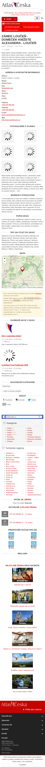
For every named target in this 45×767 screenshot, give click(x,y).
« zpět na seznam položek (12, 391)
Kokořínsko (10, 490)
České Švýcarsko (12, 473)
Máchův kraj (31, 464)
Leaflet (24, 287)
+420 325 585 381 (8, 105)
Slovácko (30, 488)
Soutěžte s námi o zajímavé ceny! (22, 670)
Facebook (8, 400)
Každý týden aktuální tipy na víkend (22, 606)
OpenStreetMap (32, 287)
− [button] (4, 261)
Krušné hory (31, 453)
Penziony (10, 437)
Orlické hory (31, 471)
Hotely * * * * (11, 432)
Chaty (29, 428)
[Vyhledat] (41, 10)
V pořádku (22, 765)
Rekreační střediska (34, 439)
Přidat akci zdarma (33, 709)
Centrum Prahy (11, 468)
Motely (29, 435)
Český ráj (9, 477)
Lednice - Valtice (33, 457)
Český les (9, 475)
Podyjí (29, 481)
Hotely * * (10, 428)
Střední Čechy (6, 83)
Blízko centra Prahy (12, 462)
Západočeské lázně (34, 495)
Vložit (8, 19)
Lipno (29, 460)
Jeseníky (9, 481)
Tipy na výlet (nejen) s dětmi (22, 691)
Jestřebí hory (10, 484)
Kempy (29, 430)
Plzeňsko (30, 479)
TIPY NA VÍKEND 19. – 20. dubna (20, 522)
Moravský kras (32, 466)
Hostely (30, 432)
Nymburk (5, 93)
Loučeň (4, 98)
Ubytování (10, 46)
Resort (29, 441)
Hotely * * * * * (11, 435)
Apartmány (6, 386)
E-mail (8, 404)
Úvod (3, 46)
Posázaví (30, 486)
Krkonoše (9, 495)
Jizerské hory (10, 486)
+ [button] (4, 258)
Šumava (30, 490)
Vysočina (30, 492)
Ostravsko (30, 473)
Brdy (7, 464)
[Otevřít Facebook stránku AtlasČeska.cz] (22, 417)
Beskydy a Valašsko (13, 457)
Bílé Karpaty (10, 460)
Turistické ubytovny (34, 437)
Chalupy (10, 441)
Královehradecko (12, 492)
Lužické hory (31, 462)
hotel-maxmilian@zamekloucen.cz (13, 115)
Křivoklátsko (31, 455)
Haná (8, 479)
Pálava (29, 475)
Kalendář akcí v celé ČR (22, 585)
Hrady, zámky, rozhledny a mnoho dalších (22, 627)
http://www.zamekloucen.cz (11, 120)
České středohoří (12, 471)
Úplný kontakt (6, 753)
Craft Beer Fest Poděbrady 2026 (15, 365)
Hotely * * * (10, 430)
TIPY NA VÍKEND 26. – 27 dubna (20, 514)
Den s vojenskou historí (11, 336)
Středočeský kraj (7, 88)
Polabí (29, 484)
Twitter (33, 400)
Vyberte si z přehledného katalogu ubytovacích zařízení (22, 649)
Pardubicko (31, 477)
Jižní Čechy (10, 488)
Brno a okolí (10, 466)
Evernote (21, 400)
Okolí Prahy (31, 468)
